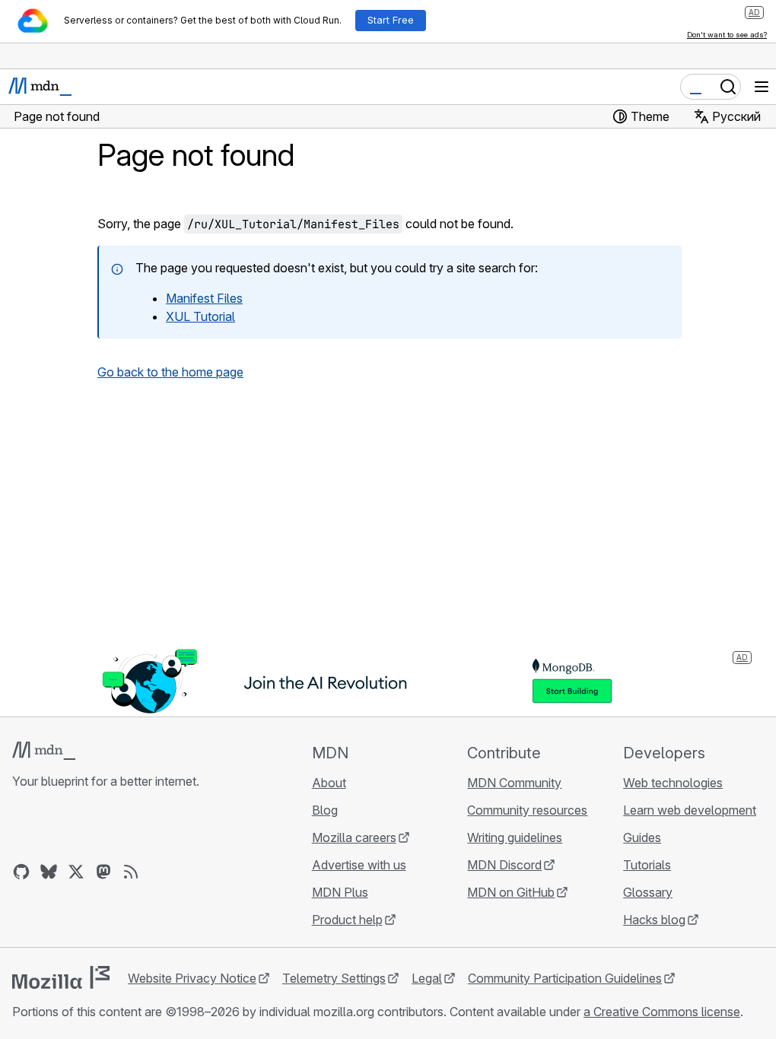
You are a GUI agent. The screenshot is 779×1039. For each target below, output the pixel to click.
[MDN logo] (43, 751)
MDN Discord (504, 864)
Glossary (647, 892)
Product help (347, 919)
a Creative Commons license (661, 1011)
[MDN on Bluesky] (49, 872)
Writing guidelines (514, 837)
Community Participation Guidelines (565, 978)
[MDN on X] (76, 872)
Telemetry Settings (334, 978)
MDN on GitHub (511, 892)
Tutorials (647, 864)
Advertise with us (359, 864)
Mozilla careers (354, 837)
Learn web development (689, 810)
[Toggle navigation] (761, 86)
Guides (642, 837)
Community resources (527, 810)
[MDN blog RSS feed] (131, 872)
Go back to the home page (170, 372)
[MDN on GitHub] (21, 872)
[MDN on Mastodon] (103, 872)
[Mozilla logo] (61, 977)
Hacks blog (654, 919)
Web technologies (673, 782)
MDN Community (514, 782)
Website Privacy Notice (192, 978)
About (329, 782)
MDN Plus (340, 892)
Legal (427, 978)
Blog (325, 810)
